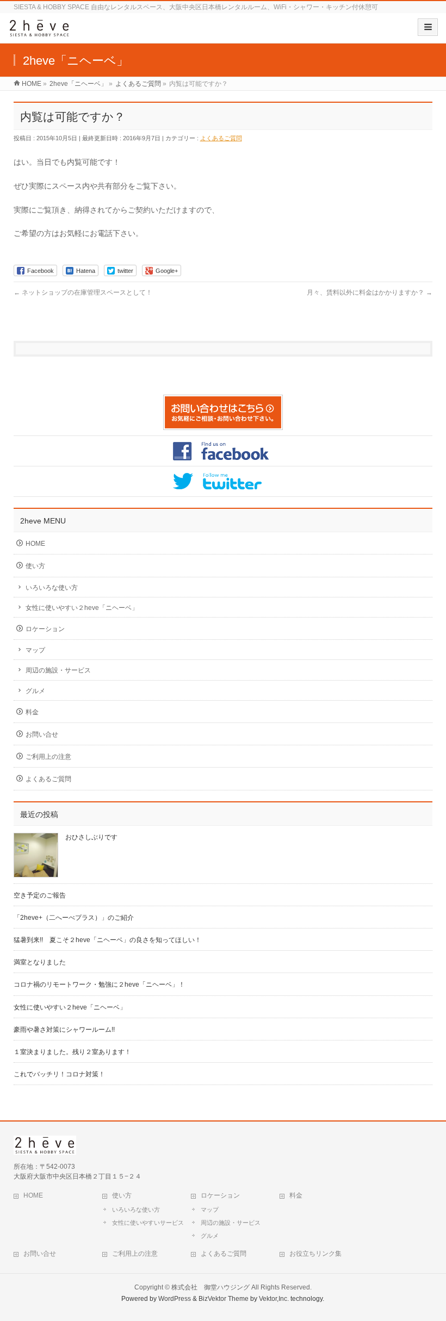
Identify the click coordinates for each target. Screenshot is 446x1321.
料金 (32, 712)
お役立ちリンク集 (315, 1253)
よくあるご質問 (221, 138)
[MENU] (428, 27)
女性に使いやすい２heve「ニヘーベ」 (82, 608)
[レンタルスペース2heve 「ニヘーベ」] (39, 31)
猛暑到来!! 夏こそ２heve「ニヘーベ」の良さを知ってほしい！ (107, 940)
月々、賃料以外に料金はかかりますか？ (369, 292)
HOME (35, 543)
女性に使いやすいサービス (148, 1222)
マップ (35, 650)
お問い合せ (42, 734)
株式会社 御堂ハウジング (210, 1287)
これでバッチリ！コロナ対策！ (59, 1074)
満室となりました (40, 962)
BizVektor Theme (224, 1299)
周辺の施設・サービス (58, 670)
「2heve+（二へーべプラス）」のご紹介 (74, 917)
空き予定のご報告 (40, 895)
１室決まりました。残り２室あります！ (72, 1052)
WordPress (174, 1299)
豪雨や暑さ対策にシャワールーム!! (64, 1029)
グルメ (35, 691)
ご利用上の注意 (48, 757)
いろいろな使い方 (52, 587)
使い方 (35, 566)
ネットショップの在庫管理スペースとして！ (83, 292)
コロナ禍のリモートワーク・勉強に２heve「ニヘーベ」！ (99, 984)
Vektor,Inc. (274, 1299)
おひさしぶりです (91, 837)
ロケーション (45, 629)
